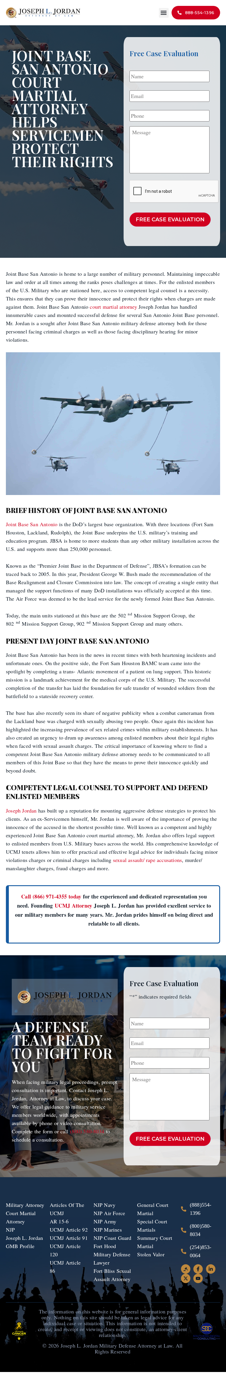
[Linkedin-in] (210, 1269)
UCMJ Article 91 (69, 1237)
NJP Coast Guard (113, 1237)
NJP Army (105, 1221)
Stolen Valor (151, 1254)
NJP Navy (105, 1204)
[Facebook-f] (198, 1269)
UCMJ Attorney (73, 905)
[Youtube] (198, 1278)
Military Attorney (25, 1204)
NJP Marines (108, 1229)
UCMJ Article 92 (69, 1229)
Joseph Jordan (21, 810)
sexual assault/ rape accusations (147, 859)
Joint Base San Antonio (31, 524)
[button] (164, 13)
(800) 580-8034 (88, 1131)
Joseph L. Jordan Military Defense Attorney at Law (117, 1345)
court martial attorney (113, 306)
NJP (10, 1229)
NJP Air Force (109, 1213)
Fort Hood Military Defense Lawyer (112, 1254)
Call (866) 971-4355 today (51, 896)
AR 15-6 (59, 1221)
